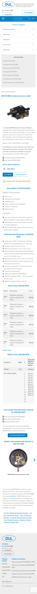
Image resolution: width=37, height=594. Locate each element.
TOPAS (4, 573)
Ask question (28, 12)
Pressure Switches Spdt (11, 522)
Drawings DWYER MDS (11, 421)
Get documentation (17, 435)
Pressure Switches (11, 91)
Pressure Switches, (25, 520)
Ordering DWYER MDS (10, 72)
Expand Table (7, 350)
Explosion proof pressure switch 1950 (23, 570)
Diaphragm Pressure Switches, (19, 513)
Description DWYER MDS (10, 64)
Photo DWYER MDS (9, 61)
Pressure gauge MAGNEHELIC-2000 (23, 562)
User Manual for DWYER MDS (12, 79)
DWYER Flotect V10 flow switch (21, 577)
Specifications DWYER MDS (11, 68)
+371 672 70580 (8, 10)
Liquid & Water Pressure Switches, (21, 517)
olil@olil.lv (8, 15)
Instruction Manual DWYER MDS (14, 158)
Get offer (8, 174)
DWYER (4, 564)
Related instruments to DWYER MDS (13, 82)
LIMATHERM (6, 567)
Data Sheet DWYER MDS (12, 160)
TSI (3, 576)
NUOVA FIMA (6, 570)
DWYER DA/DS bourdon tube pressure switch (18, 474)
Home (2, 91)
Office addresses (7, 581)
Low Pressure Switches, (11, 520)
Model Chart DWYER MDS (11, 75)
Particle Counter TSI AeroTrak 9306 (23, 574)
